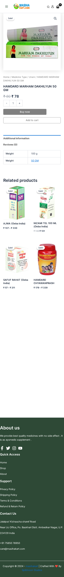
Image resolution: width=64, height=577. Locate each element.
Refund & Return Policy (12, 506)
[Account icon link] (52, 6)
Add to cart (32, 120)
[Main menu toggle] (6, 6)
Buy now (25, 111)
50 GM (35, 160)
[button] (48, 7)
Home (6, 77)
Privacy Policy (7, 489)
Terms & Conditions (11, 500)
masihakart (32, 566)
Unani (32, 77)
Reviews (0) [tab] (10, 144)
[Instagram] (14, 448)
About (3, 474)
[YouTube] (20, 448)
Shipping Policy (8, 494)
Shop (3, 468)
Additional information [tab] (16, 138)
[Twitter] (8, 448)
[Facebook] (2, 448)
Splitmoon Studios (32, 570)
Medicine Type (19, 77)
